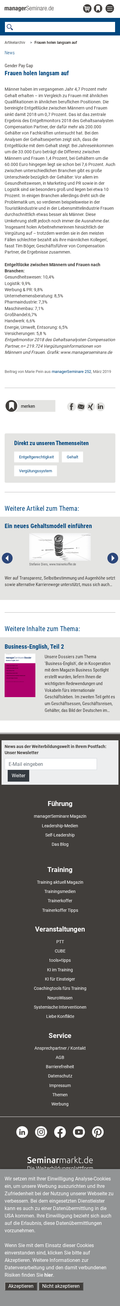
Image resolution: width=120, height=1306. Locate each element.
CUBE (60, 951)
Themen (60, 1094)
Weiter (18, 776)
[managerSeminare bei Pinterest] (98, 1131)
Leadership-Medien (60, 825)
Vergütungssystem (35, 471)
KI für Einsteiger (60, 979)
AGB (60, 1057)
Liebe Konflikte (60, 1016)
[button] (30, 406)
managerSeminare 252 (71, 371)
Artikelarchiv (15, 42)
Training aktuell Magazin (60, 882)
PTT (60, 941)
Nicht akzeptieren (61, 1286)
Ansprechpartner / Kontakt (60, 1048)
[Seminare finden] (60, 1163)
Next (112, 558)
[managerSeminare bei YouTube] (79, 1131)
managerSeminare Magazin (60, 816)
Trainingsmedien (60, 891)
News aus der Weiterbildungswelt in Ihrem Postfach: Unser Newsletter (55, 749)
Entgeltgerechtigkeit (36, 457)
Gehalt (72, 457)
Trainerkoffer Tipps (60, 910)
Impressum (60, 1085)
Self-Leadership (60, 835)
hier (48, 1275)
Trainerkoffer (60, 900)
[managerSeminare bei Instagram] (41, 1131)
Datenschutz (60, 1075)
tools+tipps (60, 960)
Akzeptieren (21, 1286)
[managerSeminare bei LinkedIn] (22, 1131)
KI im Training (60, 969)
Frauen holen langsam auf (55, 42)
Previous (7, 558)
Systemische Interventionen (60, 1007)
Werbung (60, 1103)
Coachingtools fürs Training (60, 988)
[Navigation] (110, 8)
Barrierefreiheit (60, 1066)
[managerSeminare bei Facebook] (60, 1131)
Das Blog (60, 844)
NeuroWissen (60, 997)
